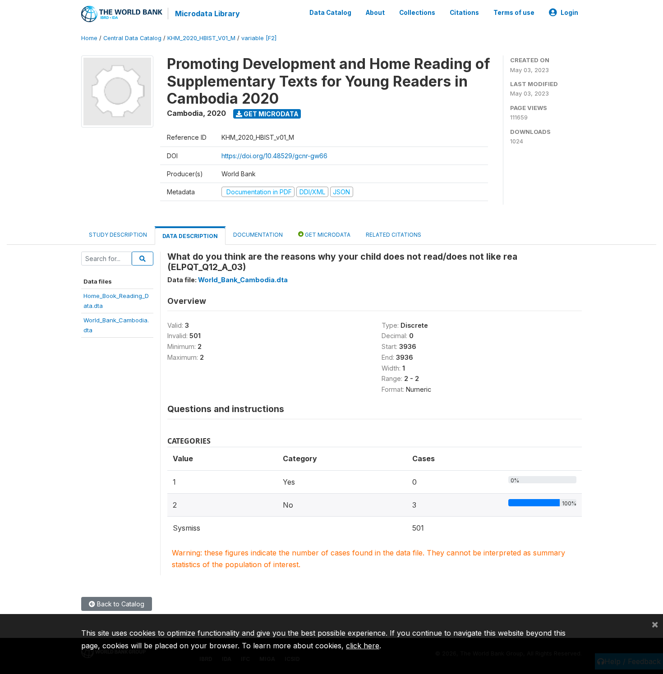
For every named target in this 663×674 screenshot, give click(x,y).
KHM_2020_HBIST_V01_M (201, 38)
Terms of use (513, 12)
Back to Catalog (119, 604)
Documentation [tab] (258, 234)
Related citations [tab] (393, 234)
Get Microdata (270, 114)
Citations (464, 12)
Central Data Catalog (132, 38)
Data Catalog (330, 12)
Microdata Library (207, 13)
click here (362, 645)
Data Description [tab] (190, 236)
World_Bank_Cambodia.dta (243, 280)
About (375, 12)
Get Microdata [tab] (327, 234)
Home (89, 38)
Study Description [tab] (118, 234)
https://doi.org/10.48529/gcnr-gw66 (274, 156)
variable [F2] (258, 38)
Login (569, 12)
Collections (417, 12)
